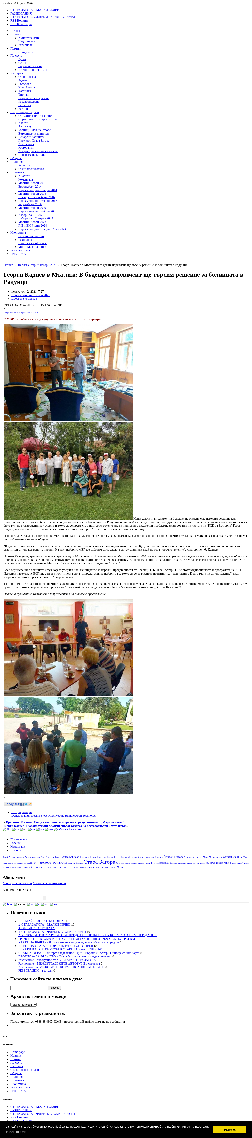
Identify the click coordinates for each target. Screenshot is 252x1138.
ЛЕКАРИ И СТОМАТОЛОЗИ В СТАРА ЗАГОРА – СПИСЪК (60, 949)
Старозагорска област (126, 863)
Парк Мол (242, 857)
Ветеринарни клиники (33, 133)
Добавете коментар (24, 298)
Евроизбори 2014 (30, 186)
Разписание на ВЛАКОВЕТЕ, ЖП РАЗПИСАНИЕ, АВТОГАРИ (61, 967)
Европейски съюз (30, 66)
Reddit (59, 815)
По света (16, 55)
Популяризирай (21, 812)
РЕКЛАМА (18, 253)
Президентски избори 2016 (36, 197)
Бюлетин (24, 165)
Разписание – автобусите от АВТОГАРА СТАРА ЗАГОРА (57, 960)
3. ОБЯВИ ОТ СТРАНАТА (36, 928)
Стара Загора (27, 76)
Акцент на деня (28, 38)
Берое (58, 857)
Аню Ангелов (47, 857)
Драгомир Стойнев (154, 857)
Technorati (89, 815)
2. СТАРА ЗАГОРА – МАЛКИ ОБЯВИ (44, 924)
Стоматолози (144, 863)
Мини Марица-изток (32, 246)
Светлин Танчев (75, 863)
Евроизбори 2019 (30, 204)
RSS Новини (19, 20)
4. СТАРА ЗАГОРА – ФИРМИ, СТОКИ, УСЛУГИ (52, 931)
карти (202, 863)
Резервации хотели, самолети (38, 151)
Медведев (197, 857)
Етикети (16, 850)
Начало (15, 30)
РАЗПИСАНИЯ (21, 13)
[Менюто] (49, 829)
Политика (17, 172)
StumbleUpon (73, 815)
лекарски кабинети (240, 863)
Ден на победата (136, 857)
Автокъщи (25, 126)
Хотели (23, 122)
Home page (17, 1052)
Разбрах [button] (230, 1129)
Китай (189, 857)
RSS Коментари (21, 24)
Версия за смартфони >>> (21, 312)
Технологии (26, 239)
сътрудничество (102, 867)
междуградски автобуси (23, 867)
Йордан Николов (174, 856)
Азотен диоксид (16, 857)
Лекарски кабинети (31, 137)
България (16, 73)
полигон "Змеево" (62, 867)
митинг (39, 867)
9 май (5, 857)
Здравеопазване (28, 101)
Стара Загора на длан (24, 112)
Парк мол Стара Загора (33, 140)
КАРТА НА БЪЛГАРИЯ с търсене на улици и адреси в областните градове (68, 942)
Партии (15, 48)
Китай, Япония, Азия (32, 69)
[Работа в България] (67, 829)
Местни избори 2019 (32, 207)
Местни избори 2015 (32, 193)
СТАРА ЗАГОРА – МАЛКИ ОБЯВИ (34, 10)
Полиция (16, 161)
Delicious (17, 815)
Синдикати (25, 52)
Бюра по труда (20, 250)
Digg (27, 815)
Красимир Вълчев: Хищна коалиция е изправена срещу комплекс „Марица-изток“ (65, 822)
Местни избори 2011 (32, 183)
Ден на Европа (120, 857)
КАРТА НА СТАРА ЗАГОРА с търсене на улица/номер (55, 945)
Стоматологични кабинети (36, 115)
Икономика (18, 232)
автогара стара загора (188, 863)
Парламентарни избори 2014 (37, 190)
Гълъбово (24, 84)
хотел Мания (117, 867)
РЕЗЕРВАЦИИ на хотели (35, 970)
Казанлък (24, 91)
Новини (15, 34)
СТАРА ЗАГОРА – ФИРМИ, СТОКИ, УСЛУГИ (42, 17)
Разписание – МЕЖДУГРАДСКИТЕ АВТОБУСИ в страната (59, 963)
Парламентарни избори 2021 (37, 211)
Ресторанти (26, 147)
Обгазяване (229, 856)
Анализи (24, 176)
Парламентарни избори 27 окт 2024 (42, 229)
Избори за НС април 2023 (35, 218)
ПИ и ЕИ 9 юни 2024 (32, 225)
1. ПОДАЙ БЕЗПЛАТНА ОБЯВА (41, 921)
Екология (24, 105)
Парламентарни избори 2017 (37, 200)
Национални (26, 41)
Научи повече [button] (16, 1131)
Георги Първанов (98, 857)
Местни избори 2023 (32, 222)
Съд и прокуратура (31, 168)
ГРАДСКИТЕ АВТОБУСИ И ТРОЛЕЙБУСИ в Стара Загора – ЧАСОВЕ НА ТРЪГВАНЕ (78, 938)
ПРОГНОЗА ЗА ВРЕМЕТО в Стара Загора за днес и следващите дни (65, 956)
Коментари (25, 179)
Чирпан (23, 94)
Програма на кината (31, 154)
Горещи (15, 843)
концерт (219, 863)
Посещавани (18, 839)
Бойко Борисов (70, 856)
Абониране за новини (17, 883)
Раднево (23, 80)
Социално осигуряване (33, 98)
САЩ (22, 62)
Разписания (26, 144)
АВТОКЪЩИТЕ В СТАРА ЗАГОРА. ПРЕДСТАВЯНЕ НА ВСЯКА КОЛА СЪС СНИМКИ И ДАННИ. (88, 935)
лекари (227, 863)
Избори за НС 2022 (31, 215)
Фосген (154, 863)
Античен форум (32, 857)
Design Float (39, 815)
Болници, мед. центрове (34, 130)
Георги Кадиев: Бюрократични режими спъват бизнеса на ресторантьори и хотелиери (65, 825)
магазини (7, 867)
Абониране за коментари (49, 883)
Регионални (26, 45)
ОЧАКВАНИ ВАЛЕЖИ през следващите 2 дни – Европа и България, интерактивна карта (78, 953)
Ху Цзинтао (171, 863)
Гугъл (110, 857)
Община (16, 158)
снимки (90, 867)
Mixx (51, 815)
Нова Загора (26, 87)
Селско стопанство (31, 236)
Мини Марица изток (212, 857)
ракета (83, 867)
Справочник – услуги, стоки (37, 119)
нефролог (48, 867)
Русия (22, 59)
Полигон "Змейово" (38, 862)
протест (75, 867)
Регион (23, 108)
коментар (210, 863)
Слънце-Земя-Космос (32, 243)
